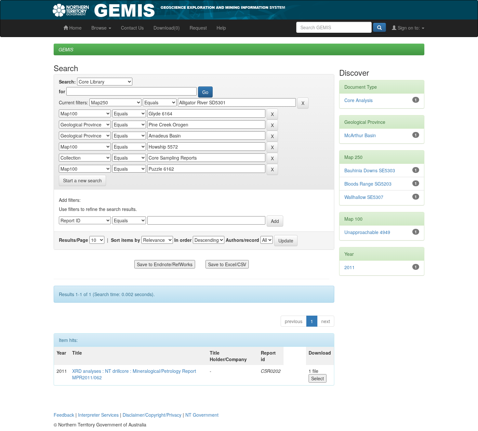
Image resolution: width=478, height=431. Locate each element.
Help (221, 27)
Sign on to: (408, 27)
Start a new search (82, 180)
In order (183, 240)
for (62, 91)
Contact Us (132, 27)
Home (75, 27)
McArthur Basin (360, 135)
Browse (99, 27)
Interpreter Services (98, 414)
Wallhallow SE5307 (363, 197)
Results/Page (73, 240)
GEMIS (66, 49)
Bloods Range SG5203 (368, 183)
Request (198, 27)
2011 (349, 267)
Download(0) (166, 27)
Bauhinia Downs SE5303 (369, 170)
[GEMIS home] (218, 9)
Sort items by (125, 240)
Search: (67, 81)
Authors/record (242, 240)
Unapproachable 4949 (367, 232)
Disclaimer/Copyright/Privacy (152, 414)
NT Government (202, 414)
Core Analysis (358, 100)
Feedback (64, 414)
